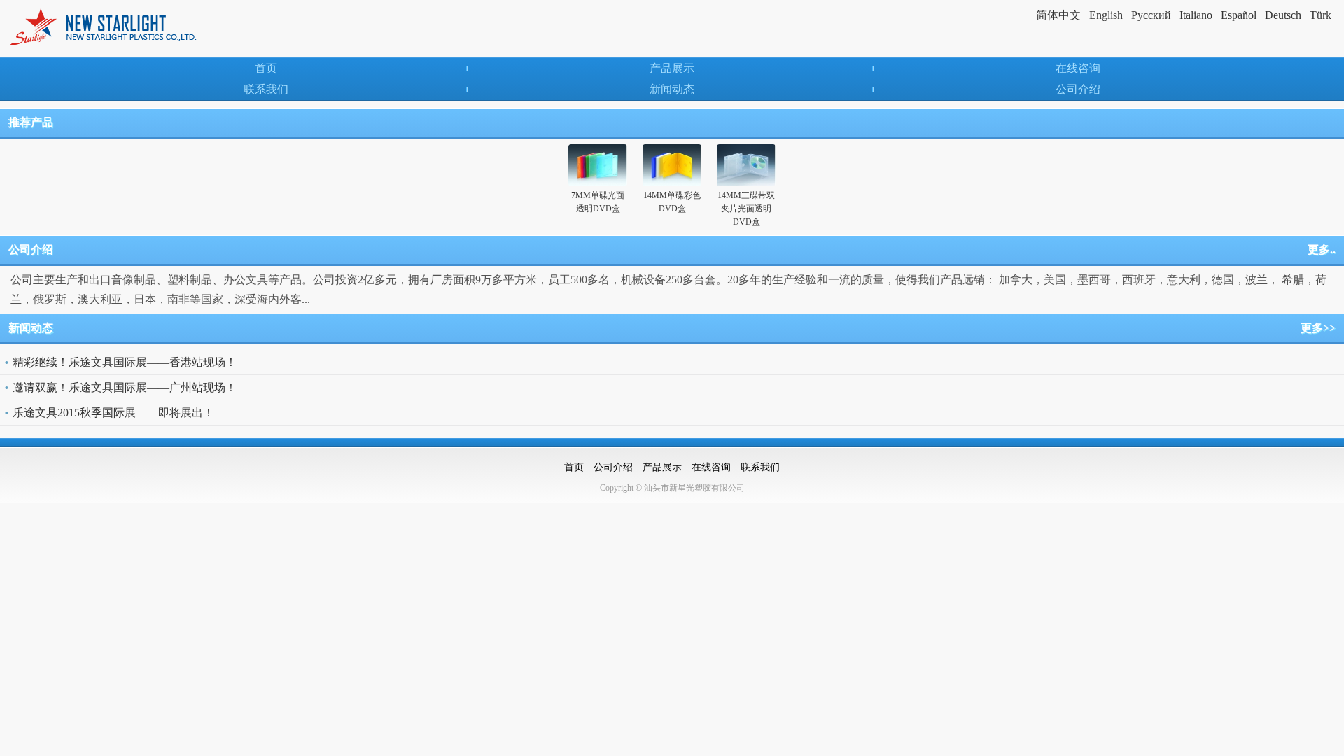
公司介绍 (1078, 89)
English (1106, 15)
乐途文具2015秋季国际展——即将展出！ (113, 413)
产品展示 (672, 68)
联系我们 (266, 89)
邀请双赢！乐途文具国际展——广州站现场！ (125, 387)
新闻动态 (672, 89)
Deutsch (1283, 15)
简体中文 (1058, 15)
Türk (1320, 15)
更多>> (1318, 328)
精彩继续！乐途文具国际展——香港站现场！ (125, 362)
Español (1238, 15)
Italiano (1196, 15)
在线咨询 (1078, 68)
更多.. (1322, 249)
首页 (266, 68)
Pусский (1151, 15)
